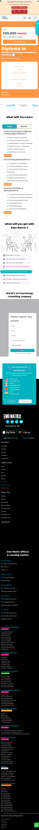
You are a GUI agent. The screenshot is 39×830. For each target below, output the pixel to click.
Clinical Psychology (6, 639)
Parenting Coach (5, 665)
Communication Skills (6, 698)
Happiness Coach (5, 661)
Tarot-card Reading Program (8, 771)
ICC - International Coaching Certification (11, 730)
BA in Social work (5, 799)
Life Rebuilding (5, 717)
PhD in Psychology (6, 797)
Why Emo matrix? (5, 505)
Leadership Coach (5, 663)
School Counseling (6, 778)
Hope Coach (4, 659)
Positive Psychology (6, 634)
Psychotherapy (5, 758)
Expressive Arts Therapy (7, 646)
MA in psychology (5, 795)
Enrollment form (5, 515)
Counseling (4, 446)
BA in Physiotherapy (6, 802)
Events (3, 479)
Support (3, 476)
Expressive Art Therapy (7, 761)
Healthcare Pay (5, 488)
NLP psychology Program (7, 687)
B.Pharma (3, 788)
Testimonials (4, 502)
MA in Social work (5, 800)
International (4, 458)
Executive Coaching (6, 666)
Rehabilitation (4, 649)
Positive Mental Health (7, 763)
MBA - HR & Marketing (6, 806)
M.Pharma (3, 790)
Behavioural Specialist (6, 644)
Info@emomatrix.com (12, 438)
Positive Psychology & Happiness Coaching (7, 753)
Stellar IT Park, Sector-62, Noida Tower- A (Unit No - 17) (9, 567)
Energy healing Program (7, 775)
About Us (3, 496)
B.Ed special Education (7, 807)
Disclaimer (3, 821)
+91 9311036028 (30, 438)
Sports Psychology (6, 637)
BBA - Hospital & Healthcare (8, 811)
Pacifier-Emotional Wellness (8, 776)
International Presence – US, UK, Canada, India (15, 259)
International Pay (5, 485)
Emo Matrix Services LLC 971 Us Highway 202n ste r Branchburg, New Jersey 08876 (9, 602)
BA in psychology (5, 793)
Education (3, 449)
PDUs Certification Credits (8, 705)
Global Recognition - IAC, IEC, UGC (13, 255)
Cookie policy (4, 826)
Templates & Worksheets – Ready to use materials (16, 275)
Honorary (3, 512)
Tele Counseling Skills (6, 697)
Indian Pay (4, 482)
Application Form (5, 518)
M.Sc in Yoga (4, 792)
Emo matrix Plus (5, 508)
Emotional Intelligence (7, 720)
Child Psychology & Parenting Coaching (6, 745)
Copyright (3, 828)
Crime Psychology (5, 678)
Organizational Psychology (8, 648)
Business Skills (4, 695)
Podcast (3, 470)
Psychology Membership (7, 704)
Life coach (3, 658)
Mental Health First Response (8, 700)
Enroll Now (18, 41)
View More (8, 156)
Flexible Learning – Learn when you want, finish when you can (16, 267)
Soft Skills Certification (7, 668)
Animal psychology (6, 681)
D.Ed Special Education (7, 809)
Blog (2, 466)
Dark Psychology (5, 676)
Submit (22, 350)
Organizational (5, 751)
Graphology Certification (7, 773)
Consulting (4, 455)
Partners (3, 499)
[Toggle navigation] (35, 17)
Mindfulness (4, 715)
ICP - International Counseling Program (11, 732)
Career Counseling (6, 641)
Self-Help (3, 452)
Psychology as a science (7, 683)
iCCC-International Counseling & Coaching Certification (15, 734)
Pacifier (3, 714)
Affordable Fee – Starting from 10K (13, 283)
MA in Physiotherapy (6, 804)
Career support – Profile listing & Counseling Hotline (16, 279)
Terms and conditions (5, 819)
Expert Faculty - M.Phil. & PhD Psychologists (14, 263)
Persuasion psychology (7, 685)
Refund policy (4, 824)
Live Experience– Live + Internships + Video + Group (16, 271)
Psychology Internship (6, 702)
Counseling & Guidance (7, 749)
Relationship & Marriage (7, 642)
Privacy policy (4, 822)
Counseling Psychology (7, 632)
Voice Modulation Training (8, 780)
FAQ (2, 473)
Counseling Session (6, 722)
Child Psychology (5, 635)
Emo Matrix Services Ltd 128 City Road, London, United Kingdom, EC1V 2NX (9, 616)
